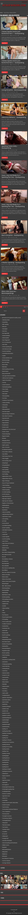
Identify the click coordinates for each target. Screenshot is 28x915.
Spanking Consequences (7, 733)
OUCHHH (4, 605)
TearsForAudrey (5, 807)
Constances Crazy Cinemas (7, 400)
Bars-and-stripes (5, 362)
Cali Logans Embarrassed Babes (8, 375)
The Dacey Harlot (5, 813)
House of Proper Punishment (8, 483)
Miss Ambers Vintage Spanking (8, 552)
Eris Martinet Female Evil (7, 449)
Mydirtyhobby (5, 592)
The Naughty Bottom (6, 820)
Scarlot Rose (4, 670)
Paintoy (3, 612)
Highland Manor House (7, 476)
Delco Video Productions (7, 416)
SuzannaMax (4, 800)
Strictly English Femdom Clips (8, 786)
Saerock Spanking (6, 655)
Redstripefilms (5, 646)
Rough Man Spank (6, 650)
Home (1, 12)
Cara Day (4, 382)
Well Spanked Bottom (6, 849)
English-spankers (5, 445)
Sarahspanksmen (5, 668)
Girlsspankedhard (6, 465)
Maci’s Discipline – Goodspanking (12, 235)
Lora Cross (4, 532)
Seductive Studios (5, 673)
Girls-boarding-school (6, 460)
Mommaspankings (11, 92)
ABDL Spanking (5, 324)
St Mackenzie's (5, 773)
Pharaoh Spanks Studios (7, 617)
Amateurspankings (6, 335)
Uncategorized (5, 838)
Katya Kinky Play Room (6, 496)
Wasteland (4, 847)
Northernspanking (6, 597)
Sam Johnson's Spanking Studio (8, 659)
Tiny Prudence (5, 827)
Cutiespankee (5, 404)
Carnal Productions (6, 384)
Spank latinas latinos (6, 699)
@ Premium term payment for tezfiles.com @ (11, 317)
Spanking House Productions (8, 742)
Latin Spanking (5, 518)
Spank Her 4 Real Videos (7, 697)
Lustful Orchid (5, 545)
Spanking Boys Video (6, 731)
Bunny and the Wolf (6, 373)
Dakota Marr (4, 407)
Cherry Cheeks (5, 389)
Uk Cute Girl (4, 833)
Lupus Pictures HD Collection (8, 543)
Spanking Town (5, 751)
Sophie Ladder (5, 693)
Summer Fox (4, 798)
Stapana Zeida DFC (6, 775)
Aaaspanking (5, 322)
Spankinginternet (5, 760)
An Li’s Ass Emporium (6, 342)
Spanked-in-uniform (6, 715)
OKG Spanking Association (7, 599)
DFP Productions (5, 420)
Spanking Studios (5, 748)
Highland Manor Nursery (7, 478)
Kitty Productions (5, 507)
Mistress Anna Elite (6, 574)
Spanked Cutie (5, 710)
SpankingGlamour (6, 757)
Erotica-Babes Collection (7, 451)
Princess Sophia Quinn (6, 621)
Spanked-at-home (6, 713)
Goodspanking (14, 35)
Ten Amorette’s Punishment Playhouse (10, 809)
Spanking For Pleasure (6, 740)
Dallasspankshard (6, 409)
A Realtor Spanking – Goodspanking (13, 262)
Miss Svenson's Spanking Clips (8, 567)
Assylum (4, 355)
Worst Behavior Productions (8, 858)
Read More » (4, 43)
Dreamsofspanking (6, 433)
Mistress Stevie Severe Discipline (9, 581)
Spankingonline (5, 762)
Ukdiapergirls (5, 836)
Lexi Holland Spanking (6, 525)
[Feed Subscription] (27, 15)
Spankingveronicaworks (7, 771)
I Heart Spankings (5, 485)
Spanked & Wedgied (6, 706)
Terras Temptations (6, 811)
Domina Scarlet (5, 427)
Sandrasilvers (5, 661)
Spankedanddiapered (6, 717)
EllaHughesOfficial (6, 440)
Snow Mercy (4, 690)
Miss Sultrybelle (5, 565)
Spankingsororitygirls (6, 769)
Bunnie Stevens (5, 371)
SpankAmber (5, 704)
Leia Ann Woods (5, 523)
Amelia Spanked (5, 337)
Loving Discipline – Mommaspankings (14, 90)
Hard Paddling (5, 474)
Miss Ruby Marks (5, 563)
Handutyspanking (5, 471)
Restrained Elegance (6, 648)
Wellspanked (4, 851)
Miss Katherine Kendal (6, 554)
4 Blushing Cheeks (6, 319)
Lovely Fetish (4, 534)
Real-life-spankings (6, 635)
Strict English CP (5, 784)
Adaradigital (4, 328)
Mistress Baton (5, 576)
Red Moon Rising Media (7, 643)
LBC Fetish (4, 521)
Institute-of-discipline (6, 487)
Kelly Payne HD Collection (7, 500)
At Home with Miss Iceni (7, 357)
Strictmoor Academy (6, 793)
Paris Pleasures (5, 614)
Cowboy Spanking (6, 402)
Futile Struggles (5, 458)
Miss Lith (4, 556)
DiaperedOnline (5, 422)
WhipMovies (4, 854)
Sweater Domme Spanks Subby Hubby (10, 802)
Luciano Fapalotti (5, 536)
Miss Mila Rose (5, 561)
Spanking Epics (5, 735)
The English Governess (6, 816)
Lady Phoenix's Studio (6, 516)
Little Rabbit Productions (7, 529)
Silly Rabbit (4, 684)
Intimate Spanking (6, 489)
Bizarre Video (5, 364)
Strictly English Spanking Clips (8, 789)
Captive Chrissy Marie (6, 380)
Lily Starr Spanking (6, 527)
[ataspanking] (14, 5)
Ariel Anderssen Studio (7, 348)
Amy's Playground (6, 340)
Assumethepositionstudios (7, 353)
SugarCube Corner (6, 795)
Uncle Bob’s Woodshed (7, 840)
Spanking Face (5, 737)
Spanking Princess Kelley (7, 746)
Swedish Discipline (6, 804)
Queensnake (4, 630)
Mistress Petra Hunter (6, 579)
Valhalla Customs (5, 845)
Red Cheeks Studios (6, 641)
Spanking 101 (5, 728)
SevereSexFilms (5, 677)
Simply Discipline (5, 686)
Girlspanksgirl (5, 462)
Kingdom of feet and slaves (7, 503)
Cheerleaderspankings (6, 386)
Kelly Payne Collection (6, 498)
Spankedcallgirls (5, 719)
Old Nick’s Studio (5, 601)
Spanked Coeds (5, 708)
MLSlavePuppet (5, 583)
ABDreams (4, 326)
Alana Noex (4, 331)
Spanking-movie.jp (6, 753)
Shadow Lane (5, 679)
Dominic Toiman (5, 431)
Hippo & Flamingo (6, 480)
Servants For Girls (5, 675)
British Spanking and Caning (8, 369)
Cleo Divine (4, 398)
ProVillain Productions (6, 623)
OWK (3, 610)
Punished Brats (5, 626)
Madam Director (5, 547)
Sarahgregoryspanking (7, 664)
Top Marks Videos (6, 829)
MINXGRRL (4, 550)
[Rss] (14, 911)
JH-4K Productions (6, 494)
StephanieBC (4, 782)
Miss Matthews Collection (7, 559)
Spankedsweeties (5, 726)
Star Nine (4, 778)
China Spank (4, 393)
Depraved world (5, 418)
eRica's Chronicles (6, 447)
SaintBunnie (4, 657)
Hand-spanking (5, 469)
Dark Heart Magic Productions (8, 413)
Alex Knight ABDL (5, 333)
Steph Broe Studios (6, 780)
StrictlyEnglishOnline (6, 791)
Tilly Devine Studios (6, 824)
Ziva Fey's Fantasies (6, 860)
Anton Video (4, 344)
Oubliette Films (5, 603)
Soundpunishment (6, 695)
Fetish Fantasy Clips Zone (7, 456)
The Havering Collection (7, 818)
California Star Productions (7, 378)
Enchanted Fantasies (6, 442)
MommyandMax (5, 590)
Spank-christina (5, 702)
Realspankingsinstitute (6, 639)
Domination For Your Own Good (8, 429)
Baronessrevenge (5, 360)
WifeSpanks (4, 856)
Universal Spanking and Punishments (9, 842)
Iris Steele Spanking (6, 491)
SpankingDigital (5, 755)
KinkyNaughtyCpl (5, 505)
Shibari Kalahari (5, 681)
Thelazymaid (4, 822)
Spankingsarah (5, 764)
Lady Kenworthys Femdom (7, 514)
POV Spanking (5, 619)
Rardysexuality (5, 632)
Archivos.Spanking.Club (7, 346)
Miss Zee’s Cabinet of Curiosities (9, 572)
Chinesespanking (5, 395)
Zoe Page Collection (6, 862)
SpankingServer (5, 766)
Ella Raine (4, 438)
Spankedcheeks (5, 722)
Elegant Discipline (5, 436)
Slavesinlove (4, 688)
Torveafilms (4, 831)
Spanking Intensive (6, 744)
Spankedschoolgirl (6, 724)
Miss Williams (5, 570)
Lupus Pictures (5, 541)
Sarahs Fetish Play (5, 666)
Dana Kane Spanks (6, 411)
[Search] (24, 311)
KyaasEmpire (4, 509)
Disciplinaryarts (5, 424)
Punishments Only (5, 628)
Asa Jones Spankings (6, 351)
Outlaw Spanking (5, 608)
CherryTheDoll (5, 391)
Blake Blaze (4, 366)
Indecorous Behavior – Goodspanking (14, 117)
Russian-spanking (5, 652)
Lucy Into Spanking (6, 538)
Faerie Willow (5, 454)
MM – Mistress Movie (6, 585)
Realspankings (5, 637)
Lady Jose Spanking (6, 512)
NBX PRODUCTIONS (6, 594)
